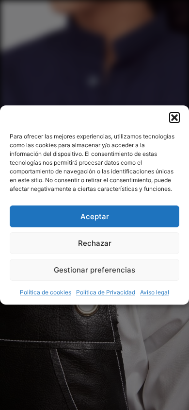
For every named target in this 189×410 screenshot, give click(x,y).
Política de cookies (45, 292)
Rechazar (94, 243)
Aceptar (94, 216)
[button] (174, 117)
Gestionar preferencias (94, 269)
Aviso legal (154, 292)
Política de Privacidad (105, 292)
